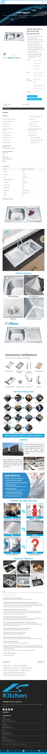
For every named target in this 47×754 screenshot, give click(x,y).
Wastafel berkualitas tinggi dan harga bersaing (14, 672)
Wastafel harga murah (26, 670)
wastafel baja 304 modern (27, 668)
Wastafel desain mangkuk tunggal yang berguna (14, 675)
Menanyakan (33, 96)
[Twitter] (9, 709)
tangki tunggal (6, 665)
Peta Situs (31, 752)
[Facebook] (4, 709)
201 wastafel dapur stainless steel (20, 665)
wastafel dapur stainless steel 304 (11, 668)
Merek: (23, 104)
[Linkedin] (6, 709)
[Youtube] (12, 709)
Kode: (4, 105)
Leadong (42, 752)
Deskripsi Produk (7, 108)
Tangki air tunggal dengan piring (11, 670)
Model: (5, 104)
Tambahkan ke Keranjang (34, 99)
